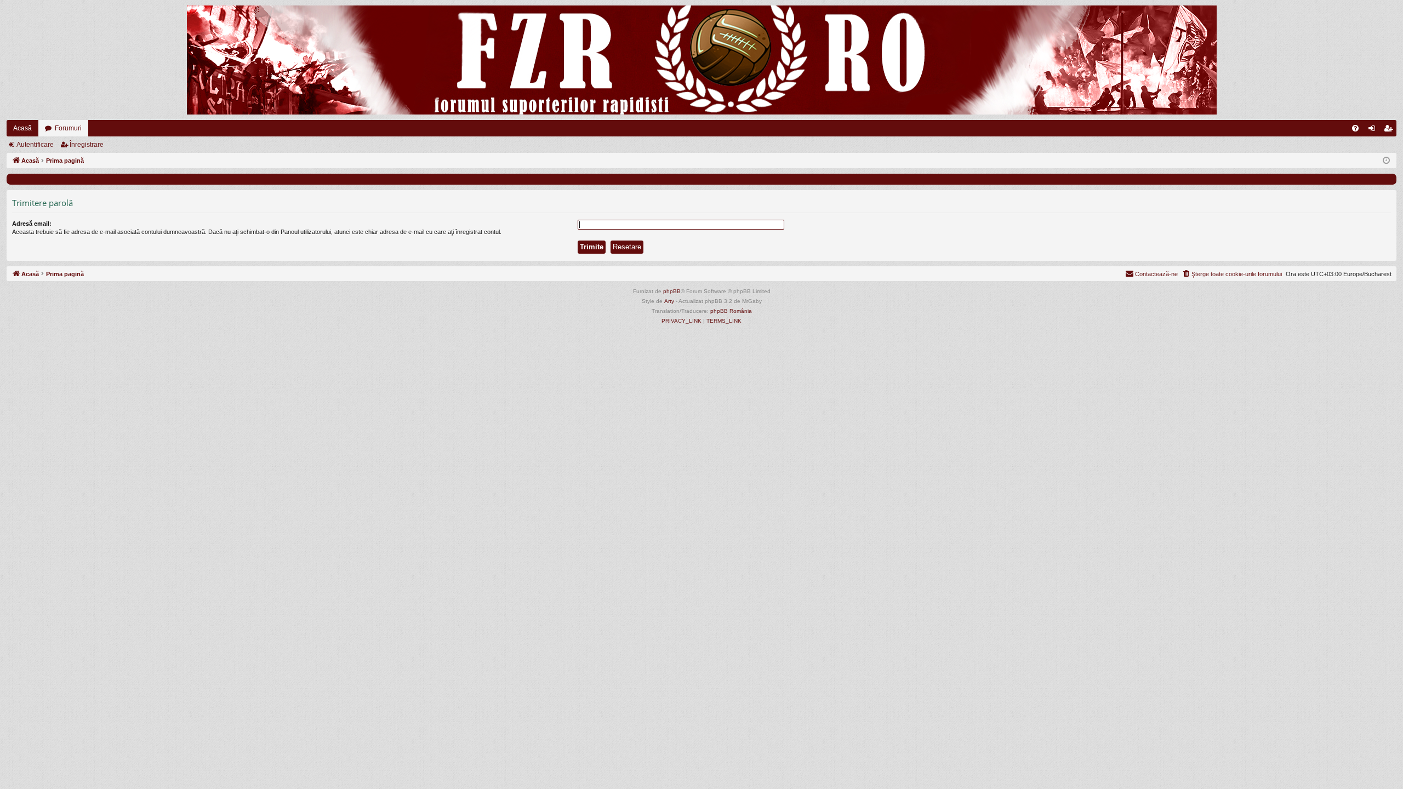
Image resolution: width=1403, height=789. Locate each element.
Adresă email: (32, 223)
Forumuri (68, 128)
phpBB (672, 291)
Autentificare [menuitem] (1374, 130)
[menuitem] (1355, 128)
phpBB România (731, 311)
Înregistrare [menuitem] (1390, 130)
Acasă (22, 128)
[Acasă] (701, 60)
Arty (669, 301)
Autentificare (35, 144)
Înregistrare (87, 144)
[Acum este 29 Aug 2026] (1386, 161)
